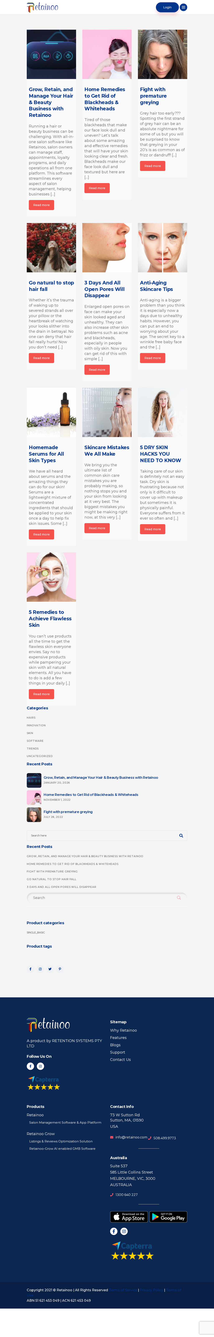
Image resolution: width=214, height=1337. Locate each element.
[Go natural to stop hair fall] (51, 247)
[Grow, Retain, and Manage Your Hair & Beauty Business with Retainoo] (51, 54)
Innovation (36, 725)
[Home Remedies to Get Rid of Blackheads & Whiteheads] (107, 54)
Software (35, 740)
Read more (41, 205)
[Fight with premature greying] (162, 54)
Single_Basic (36, 932)
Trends (33, 748)
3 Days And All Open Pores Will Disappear (61, 886)
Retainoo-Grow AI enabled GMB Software (62, 1149)
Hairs (31, 717)
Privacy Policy (151, 1290)
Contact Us (120, 1059)
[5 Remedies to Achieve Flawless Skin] (51, 577)
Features (118, 1037)
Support (117, 1052)
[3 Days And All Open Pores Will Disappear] (107, 247)
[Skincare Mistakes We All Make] (107, 412)
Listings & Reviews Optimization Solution (61, 1141)
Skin (30, 733)
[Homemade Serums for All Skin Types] (51, 412)
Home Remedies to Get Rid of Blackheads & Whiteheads (72, 863)
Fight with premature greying (52, 871)
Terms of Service (123, 1290)
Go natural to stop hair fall (51, 879)
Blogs (115, 1045)
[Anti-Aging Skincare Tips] (162, 247)
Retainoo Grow (41, 1134)
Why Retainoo (123, 1030)
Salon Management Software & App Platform (65, 1122)
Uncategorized (40, 756)
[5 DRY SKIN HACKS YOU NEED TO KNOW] (162, 412)
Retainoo (35, 1115)
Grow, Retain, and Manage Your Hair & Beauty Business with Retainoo (85, 856)
